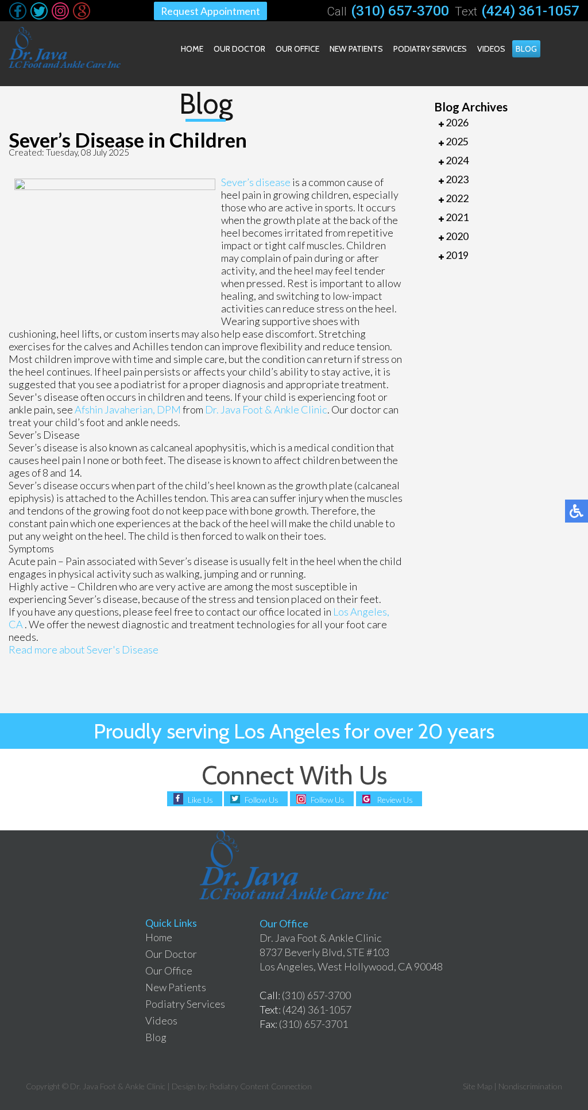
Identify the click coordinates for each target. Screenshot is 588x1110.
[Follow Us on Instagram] (60, 11)
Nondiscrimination (530, 1086)
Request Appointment (210, 11)
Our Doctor (239, 49)
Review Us (395, 800)
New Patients (356, 49)
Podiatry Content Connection (260, 1086)
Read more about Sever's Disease (83, 649)
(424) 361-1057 (530, 10)
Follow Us (261, 800)
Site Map (477, 1086)
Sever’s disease (256, 182)
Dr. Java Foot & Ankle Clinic (266, 409)
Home (192, 49)
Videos (491, 49)
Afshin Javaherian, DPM (128, 409)
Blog (526, 49)
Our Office (297, 49)
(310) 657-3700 (400, 10)
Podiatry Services (430, 49)
